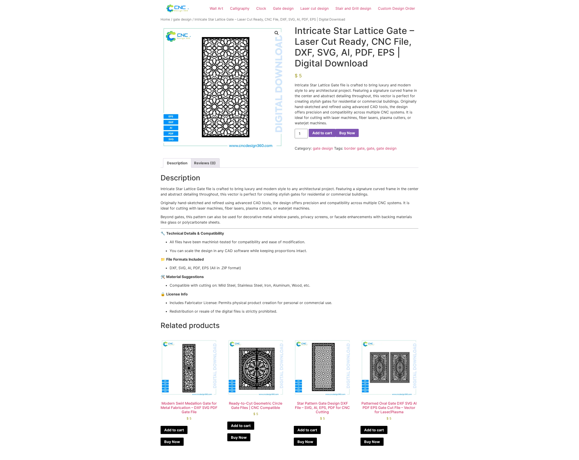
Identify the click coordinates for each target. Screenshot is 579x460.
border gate (354, 148)
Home (165, 19)
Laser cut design (314, 8)
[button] (277, 33)
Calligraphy (239, 8)
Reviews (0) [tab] (205, 163)
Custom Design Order (396, 8)
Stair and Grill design (353, 8)
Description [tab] (177, 163)
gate (370, 148)
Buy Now (347, 133)
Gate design (283, 8)
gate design (182, 19)
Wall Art (216, 8)
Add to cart (322, 133)
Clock (261, 8)
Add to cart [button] (174, 430)
